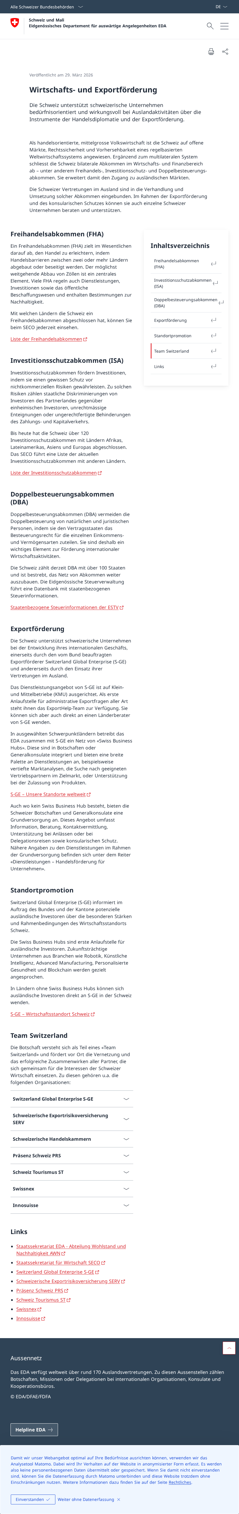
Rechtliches (180, 1482)
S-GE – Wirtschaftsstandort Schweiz (50, 1014)
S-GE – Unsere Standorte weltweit (48, 794)
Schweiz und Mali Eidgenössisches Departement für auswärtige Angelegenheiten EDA (97, 22)
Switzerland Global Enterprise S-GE (55, 1272)
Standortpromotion (172, 335)
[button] (229, 1348)
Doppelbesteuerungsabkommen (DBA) (185, 302)
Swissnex (26, 1309)
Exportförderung (170, 320)
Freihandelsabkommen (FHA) (176, 263)
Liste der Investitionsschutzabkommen (53, 472)
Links (159, 366)
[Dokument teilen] (225, 51)
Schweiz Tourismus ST (41, 1300)
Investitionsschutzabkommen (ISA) (183, 283)
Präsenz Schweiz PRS (39, 1290)
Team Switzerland (171, 351)
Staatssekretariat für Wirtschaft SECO (58, 1262)
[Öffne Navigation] (224, 26)
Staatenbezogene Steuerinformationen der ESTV (64, 607)
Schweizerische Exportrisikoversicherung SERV (68, 1281)
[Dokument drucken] (211, 51)
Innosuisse (28, 1318)
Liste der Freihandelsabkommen (46, 339)
